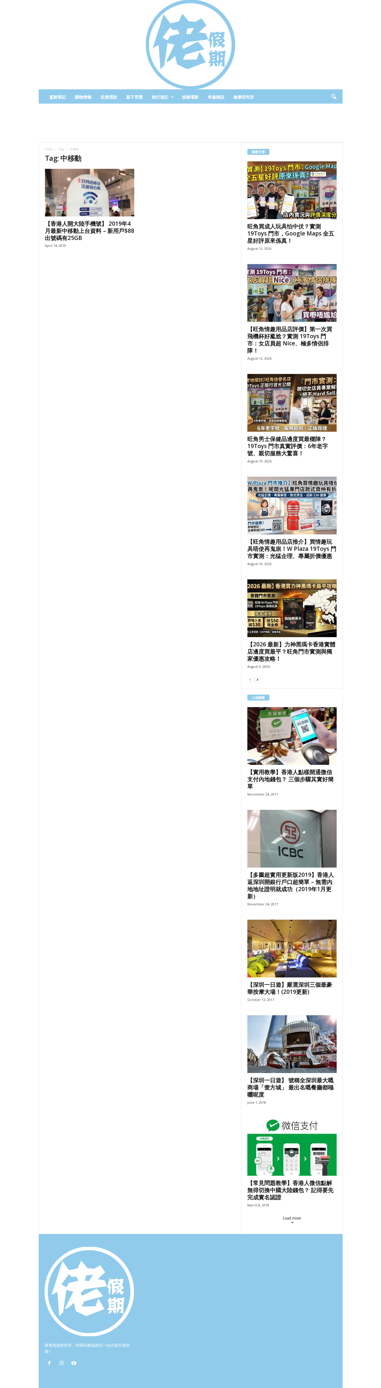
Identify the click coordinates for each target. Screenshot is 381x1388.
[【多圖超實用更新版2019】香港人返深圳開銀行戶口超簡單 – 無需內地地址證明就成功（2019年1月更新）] (292, 839)
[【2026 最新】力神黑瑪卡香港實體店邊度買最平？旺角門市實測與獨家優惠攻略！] (292, 608)
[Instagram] (63, 1364)
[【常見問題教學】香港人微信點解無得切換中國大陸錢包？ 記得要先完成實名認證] (292, 1147)
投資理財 (109, 97)
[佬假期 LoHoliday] (191, 44)
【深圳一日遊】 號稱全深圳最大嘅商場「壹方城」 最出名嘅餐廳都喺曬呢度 (290, 1087)
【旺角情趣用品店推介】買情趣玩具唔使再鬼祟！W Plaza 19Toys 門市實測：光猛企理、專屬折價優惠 (291, 549)
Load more (292, 1218)
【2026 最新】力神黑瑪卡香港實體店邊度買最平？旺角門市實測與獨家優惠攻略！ (291, 651)
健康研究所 (243, 97)
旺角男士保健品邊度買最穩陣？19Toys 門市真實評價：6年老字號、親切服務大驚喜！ (287, 446)
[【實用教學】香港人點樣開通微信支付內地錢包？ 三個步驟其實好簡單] (292, 736)
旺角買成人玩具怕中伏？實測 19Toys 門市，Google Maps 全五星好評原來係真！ (290, 233)
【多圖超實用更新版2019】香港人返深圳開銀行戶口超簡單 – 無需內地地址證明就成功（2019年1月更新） (290, 885)
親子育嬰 (134, 97)
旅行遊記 (160, 97)
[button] (333, 97)
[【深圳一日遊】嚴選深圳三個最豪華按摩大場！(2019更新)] (292, 948)
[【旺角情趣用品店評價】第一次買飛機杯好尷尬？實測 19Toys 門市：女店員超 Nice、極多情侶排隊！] (292, 293)
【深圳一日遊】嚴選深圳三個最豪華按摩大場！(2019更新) (289, 988)
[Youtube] (74, 1364)
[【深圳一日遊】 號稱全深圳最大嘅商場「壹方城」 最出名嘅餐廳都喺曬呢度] (292, 1044)
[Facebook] (51, 1364)
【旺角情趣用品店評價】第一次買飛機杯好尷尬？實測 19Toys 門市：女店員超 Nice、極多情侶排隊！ (289, 339)
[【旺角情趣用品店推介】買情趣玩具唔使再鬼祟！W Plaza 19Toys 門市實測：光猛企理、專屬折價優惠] (292, 505)
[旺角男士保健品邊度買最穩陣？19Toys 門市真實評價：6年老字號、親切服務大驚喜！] (292, 403)
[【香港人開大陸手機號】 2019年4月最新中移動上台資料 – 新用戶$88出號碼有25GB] (89, 192)
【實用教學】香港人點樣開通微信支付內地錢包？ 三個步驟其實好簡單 (290, 779)
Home (49, 149)
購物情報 (83, 97)
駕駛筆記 (57, 97)
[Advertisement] (190, 123)
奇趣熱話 (216, 97)
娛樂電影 (190, 97)
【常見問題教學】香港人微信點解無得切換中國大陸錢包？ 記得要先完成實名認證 (290, 1190)
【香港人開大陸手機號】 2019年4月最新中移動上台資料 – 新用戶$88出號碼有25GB (89, 231)
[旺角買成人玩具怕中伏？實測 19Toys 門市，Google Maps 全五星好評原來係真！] (292, 190)
